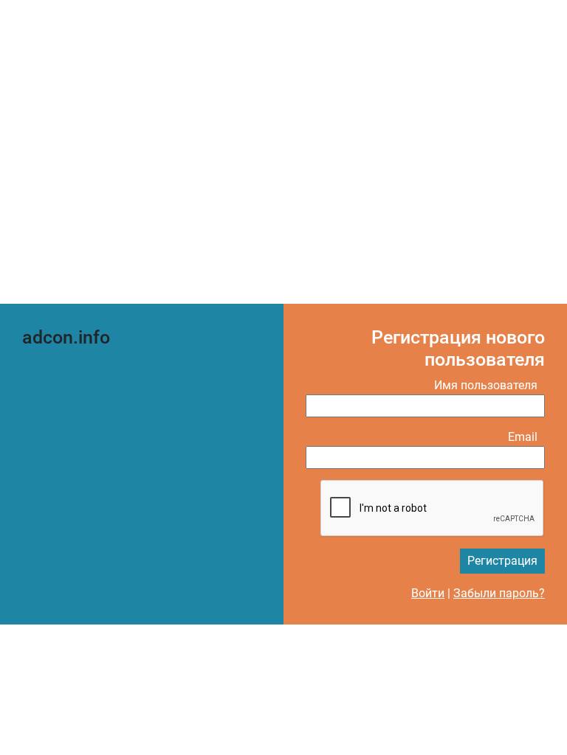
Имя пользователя (485, 385)
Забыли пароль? (499, 593)
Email (522, 437)
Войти (427, 593)
